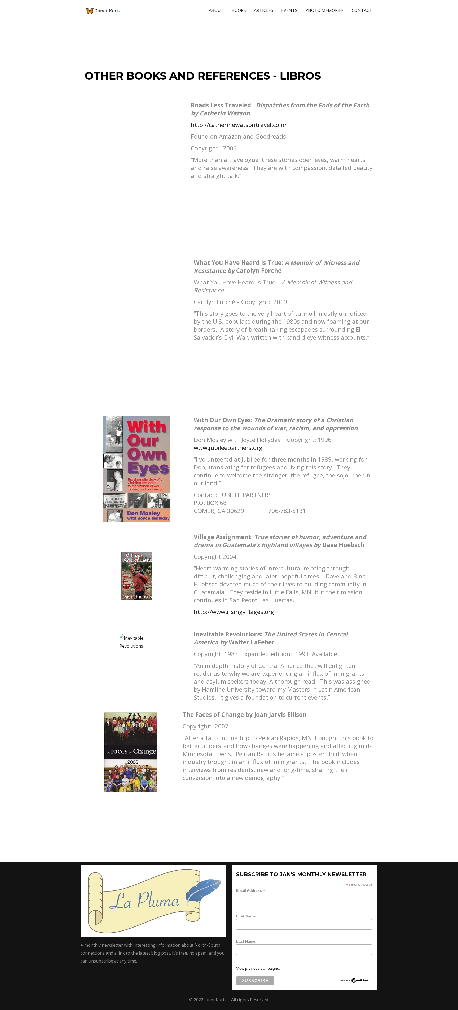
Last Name (245, 941)
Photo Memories (324, 10)
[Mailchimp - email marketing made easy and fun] (355, 980)
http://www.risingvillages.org (234, 612)
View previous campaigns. (258, 968)
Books (239, 10)
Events (289, 10)
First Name (246, 916)
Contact (362, 10)
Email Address (250, 890)
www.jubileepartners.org (228, 447)
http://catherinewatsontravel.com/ (239, 125)
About (216, 10)
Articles (263, 10)
